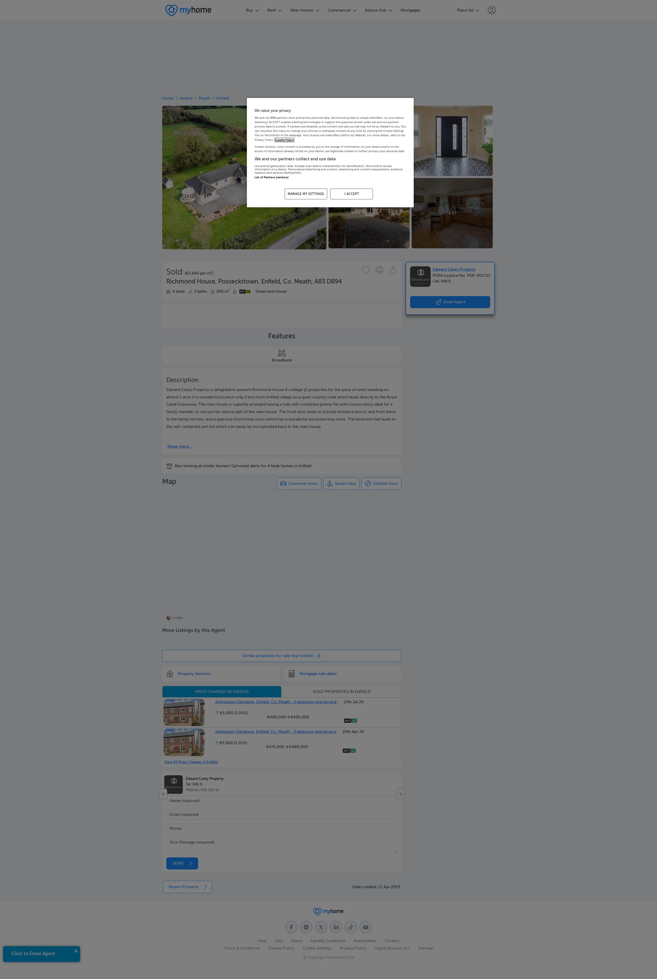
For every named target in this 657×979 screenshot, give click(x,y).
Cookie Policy (284, 140)
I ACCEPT (351, 194)
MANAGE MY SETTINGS (306, 194)
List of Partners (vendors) (271, 177)
